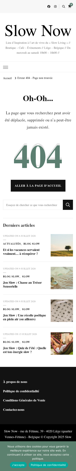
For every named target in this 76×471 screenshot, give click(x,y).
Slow (26, 276)
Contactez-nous (13, 409)
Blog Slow (32, 243)
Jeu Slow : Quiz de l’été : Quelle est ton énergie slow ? (24, 350)
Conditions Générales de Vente (24, 400)
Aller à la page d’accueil (38, 185)
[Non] (71, 456)
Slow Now (38, 29)
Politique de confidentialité (21, 391)
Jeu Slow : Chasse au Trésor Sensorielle (22, 284)
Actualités (12, 243)
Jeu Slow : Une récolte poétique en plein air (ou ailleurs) (24, 317)
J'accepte (18, 465)
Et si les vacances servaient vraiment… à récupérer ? (21, 251)
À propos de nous (15, 381)
